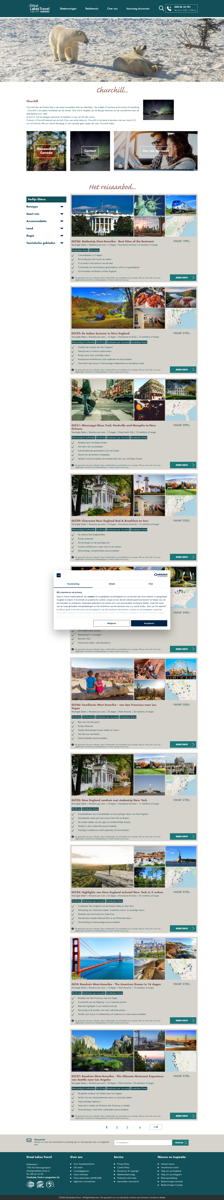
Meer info (182, 278)
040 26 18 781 (182, 7)
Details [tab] (112, 584)
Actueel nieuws (167, 1164)
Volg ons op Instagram (171, 1174)
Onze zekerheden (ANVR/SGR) (88, 1178)
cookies (91, 596)
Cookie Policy (123, 1167)
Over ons (112, 8)
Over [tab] (151, 584)
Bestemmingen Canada (172, 1185)
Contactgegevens (81, 1171)
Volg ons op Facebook (171, 1171)
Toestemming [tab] (73, 584)
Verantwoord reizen (170, 1167)
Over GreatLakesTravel (84, 1164)
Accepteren (149, 623)
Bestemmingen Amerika (172, 1181)
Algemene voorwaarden (84, 1181)
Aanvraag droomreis (137, 8)
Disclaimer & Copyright (128, 1171)
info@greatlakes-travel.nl (37, 1171)
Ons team (78, 1167)
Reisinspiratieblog (169, 1178)
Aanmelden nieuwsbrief (128, 1181)
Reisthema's (91, 8)
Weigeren (111, 623)
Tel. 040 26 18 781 (35, 1174)
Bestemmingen (68, 8)
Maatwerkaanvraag (126, 1174)
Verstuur (179, 1143)
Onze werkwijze (81, 1174)
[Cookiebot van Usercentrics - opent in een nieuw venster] (156, 575)
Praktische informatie (126, 1178)
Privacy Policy (123, 1164)
